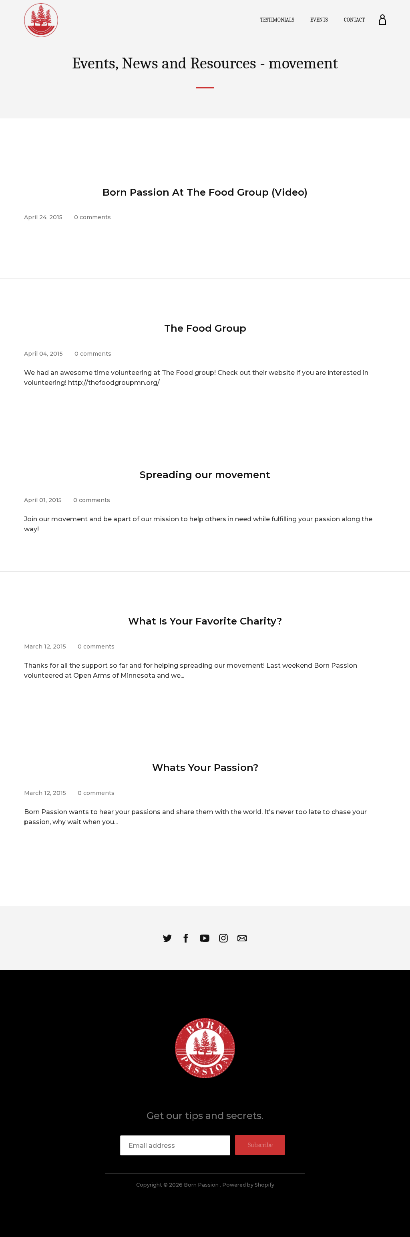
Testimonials (277, 20)
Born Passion (202, 1185)
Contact (354, 20)
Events (319, 20)
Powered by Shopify (248, 1185)
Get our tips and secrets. (205, 1115)
